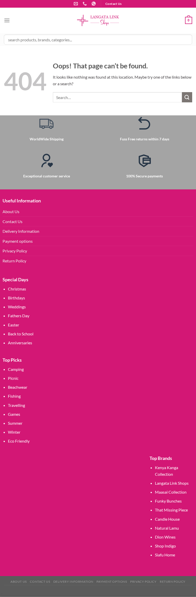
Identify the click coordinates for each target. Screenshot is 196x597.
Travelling (16, 405)
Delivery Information (21, 231)
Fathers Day (18, 315)
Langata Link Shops (172, 483)
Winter (14, 432)
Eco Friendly (19, 440)
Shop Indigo (165, 545)
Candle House (167, 519)
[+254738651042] (85, 3)
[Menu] (7, 20)
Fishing (14, 396)
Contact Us (12, 221)
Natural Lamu (167, 528)
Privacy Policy (15, 250)
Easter (13, 324)
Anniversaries (20, 342)
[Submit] (187, 97)
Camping (16, 369)
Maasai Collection (171, 492)
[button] (1, 593)
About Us (11, 211)
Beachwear (17, 387)
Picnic (13, 378)
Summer (15, 423)
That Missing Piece (171, 509)
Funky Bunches (168, 500)
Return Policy (14, 260)
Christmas (17, 288)
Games (14, 414)
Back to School (20, 333)
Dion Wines (165, 536)
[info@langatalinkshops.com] (76, 3)
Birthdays (16, 297)
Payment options (18, 241)
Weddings (17, 306)
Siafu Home (165, 554)
